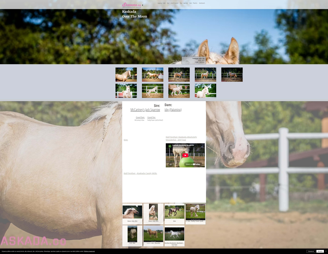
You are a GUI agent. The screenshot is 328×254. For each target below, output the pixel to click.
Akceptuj (320, 251)
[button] (132, 214)
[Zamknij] (326, 251)
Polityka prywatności (89, 251)
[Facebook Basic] (142, 5)
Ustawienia (311, 251)
